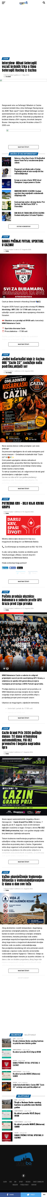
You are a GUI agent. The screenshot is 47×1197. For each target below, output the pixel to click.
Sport (21, 1182)
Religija (28, 1182)
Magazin (15, 1185)
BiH (15, 1182)
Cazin (5, 1182)
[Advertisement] (23, 32)
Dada (7, 251)
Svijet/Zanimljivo (38, 1182)
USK (10, 1182)
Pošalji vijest (24, 1185)
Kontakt (34, 1185)
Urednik (8, 76)
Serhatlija (9, 372)
